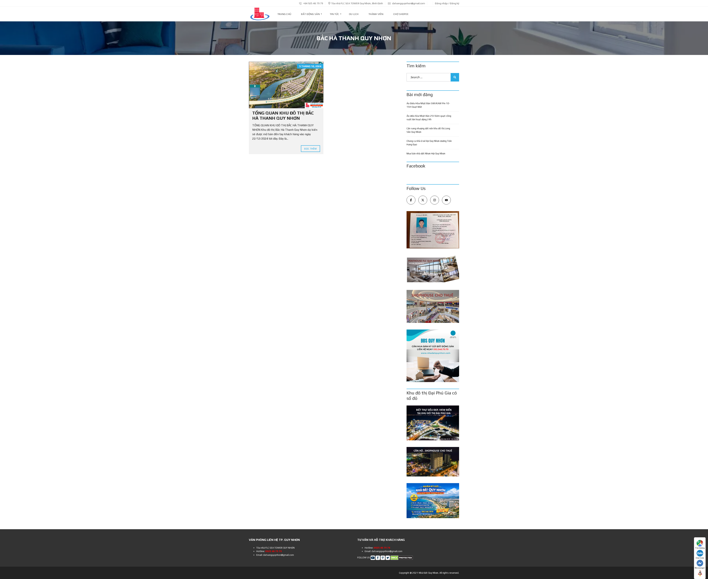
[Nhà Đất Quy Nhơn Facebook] (378, 557)
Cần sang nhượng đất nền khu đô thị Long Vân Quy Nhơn (428, 130)
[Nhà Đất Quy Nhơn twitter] (388, 557)
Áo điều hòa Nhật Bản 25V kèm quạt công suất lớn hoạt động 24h (429, 118)
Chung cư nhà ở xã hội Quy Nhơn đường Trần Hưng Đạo (429, 143)
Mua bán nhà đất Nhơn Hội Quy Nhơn (426, 153)
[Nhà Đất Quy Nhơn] (260, 14)
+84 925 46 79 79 (313, 3)
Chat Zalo (700, 558)
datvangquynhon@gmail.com (408, 3)
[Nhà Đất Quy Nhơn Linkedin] (383, 557)
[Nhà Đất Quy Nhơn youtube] (373, 557)
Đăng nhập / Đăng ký (447, 3)
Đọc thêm (310, 148)
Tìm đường (700, 548)
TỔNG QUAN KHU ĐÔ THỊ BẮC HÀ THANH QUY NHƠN (283, 115)
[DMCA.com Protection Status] (402, 557)
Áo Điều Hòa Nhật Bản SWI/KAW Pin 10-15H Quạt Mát (428, 105)
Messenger (700, 568)
